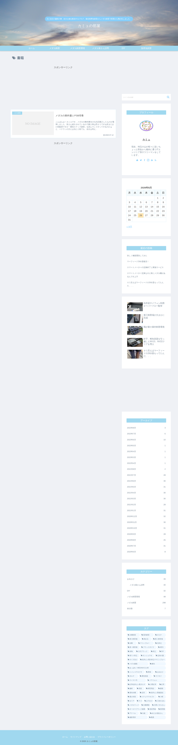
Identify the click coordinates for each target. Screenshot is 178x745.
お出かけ (146, 579)
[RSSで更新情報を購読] (155, 160)
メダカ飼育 (146, 602)
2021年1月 (146, 510)
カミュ (146, 139)
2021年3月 (146, 499)
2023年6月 (146, 440)
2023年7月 (146, 434)
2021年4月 (146, 493)
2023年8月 (146, 428)
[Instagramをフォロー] (148, 160)
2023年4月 (146, 451)
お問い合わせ (89, 737)
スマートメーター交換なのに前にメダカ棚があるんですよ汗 (146, 274)
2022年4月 (146, 463)
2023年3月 (146, 457)
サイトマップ (75, 737)
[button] (168, 97)
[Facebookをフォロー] (144, 160)
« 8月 (129, 226)
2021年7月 (146, 475)
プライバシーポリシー (106, 737)
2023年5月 (146, 446)
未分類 (146, 608)
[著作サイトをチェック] (137, 160)
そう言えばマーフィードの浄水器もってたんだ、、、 (145, 284)
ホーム (65, 737)
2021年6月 (146, 481)
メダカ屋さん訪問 (148, 585)
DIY (146, 591)
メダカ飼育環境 (146, 597)
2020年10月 (146, 528)
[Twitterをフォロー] (140, 160)
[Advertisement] (63, 87)
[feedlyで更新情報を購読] (151, 160)
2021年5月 (146, 487)
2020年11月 (146, 522)
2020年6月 (146, 552)
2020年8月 (146, 540)
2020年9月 (146, 534)
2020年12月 (146, 516)
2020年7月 (146, 546)
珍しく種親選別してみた (137, 256)
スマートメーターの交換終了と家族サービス (145, 267)
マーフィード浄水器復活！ (138, 261)
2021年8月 (146, 469)
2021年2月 (146, 504)
